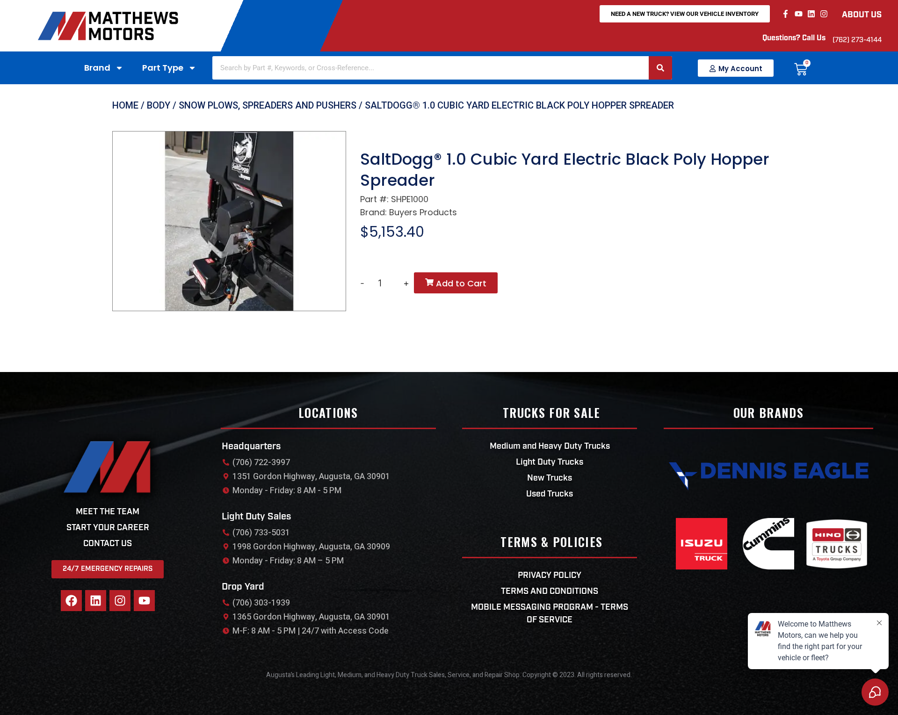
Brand (97, 67)
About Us (862, 15)
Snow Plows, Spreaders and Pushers (267, 105)
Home (125, 105)
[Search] (660, 68)
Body (158, 105)
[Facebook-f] (785, 13)
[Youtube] (798, 13)
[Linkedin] (811, 13)
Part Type (162, 67)
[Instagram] (824, 13)
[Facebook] (71, 600)
